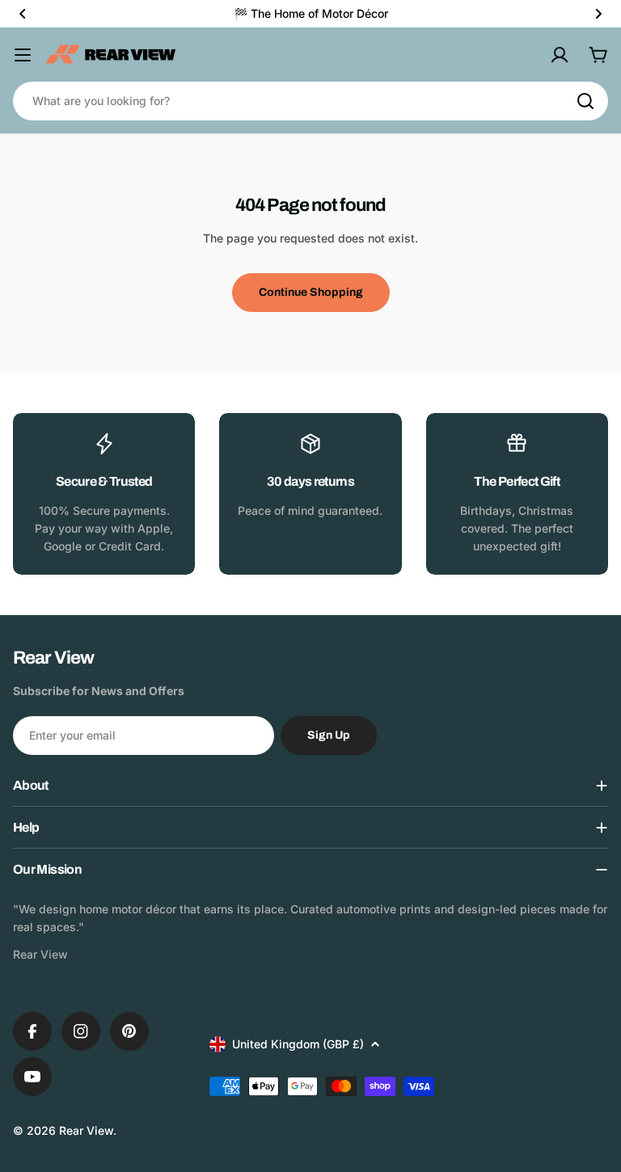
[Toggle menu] (22, 55)
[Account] (559, 55)
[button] (22, 13)
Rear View (86, 1130)
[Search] (585, 101)
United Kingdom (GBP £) (298, 1044)
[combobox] (310, 101)
